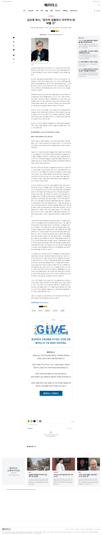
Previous (3, 489)
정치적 (40, 310)
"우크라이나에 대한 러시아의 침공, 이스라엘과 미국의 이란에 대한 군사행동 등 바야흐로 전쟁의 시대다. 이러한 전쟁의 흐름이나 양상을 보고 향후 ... (38, 482)
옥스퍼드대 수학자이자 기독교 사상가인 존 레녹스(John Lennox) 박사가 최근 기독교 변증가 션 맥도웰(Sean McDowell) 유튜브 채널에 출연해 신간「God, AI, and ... (88, 482)
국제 (42, 10)
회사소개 (68, 529)
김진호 (33, 310)
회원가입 (94, 1)
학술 (46, 10)
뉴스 (24, 10)
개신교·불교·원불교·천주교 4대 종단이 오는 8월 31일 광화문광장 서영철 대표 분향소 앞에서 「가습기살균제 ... (88, 46)
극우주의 (55, 310)
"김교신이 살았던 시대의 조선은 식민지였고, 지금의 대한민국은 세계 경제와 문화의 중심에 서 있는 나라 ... (88, 75)
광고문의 (72, 529)
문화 (51, 10)
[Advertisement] (51, 509)
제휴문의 (77, 529)
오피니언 (57, 10)
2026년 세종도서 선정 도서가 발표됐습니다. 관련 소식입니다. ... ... (88, 65)
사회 (37, 10)
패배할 (62, 310)
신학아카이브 (73, 10)
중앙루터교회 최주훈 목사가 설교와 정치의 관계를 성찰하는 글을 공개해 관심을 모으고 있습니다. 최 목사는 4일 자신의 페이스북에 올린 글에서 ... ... (63, 482)
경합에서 (47, 310)
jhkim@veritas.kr (44, 302)
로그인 (98, 1)
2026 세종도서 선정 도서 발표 (89, 61)
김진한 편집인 (43, 34)
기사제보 (82, 529)
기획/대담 (64, 10)
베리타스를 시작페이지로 (7, 1)
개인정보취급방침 (88, 529)
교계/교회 (30, 10)
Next (98, 489)
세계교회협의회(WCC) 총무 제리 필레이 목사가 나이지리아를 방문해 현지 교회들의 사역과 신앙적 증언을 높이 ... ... (88, 57)
